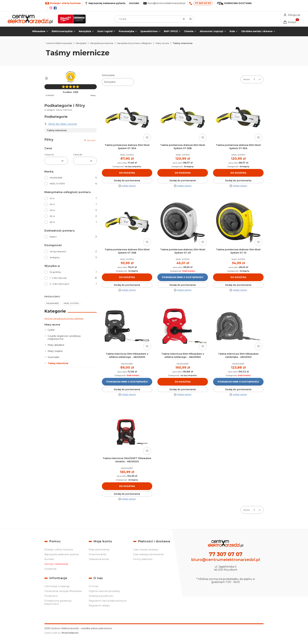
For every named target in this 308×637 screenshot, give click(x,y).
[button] (190, 19)
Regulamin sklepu (99, 605)
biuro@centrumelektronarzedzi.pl (166, 3)
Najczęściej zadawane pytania (61, 554)
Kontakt (134, 3)
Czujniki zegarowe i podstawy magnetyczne (64, 337)
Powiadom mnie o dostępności (182, 277)
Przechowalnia (97, 554)
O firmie (93, 586)
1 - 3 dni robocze (58, 278)
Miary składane (56, 345)
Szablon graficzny (61, 633)
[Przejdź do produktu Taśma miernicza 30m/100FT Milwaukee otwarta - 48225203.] (127, 430)
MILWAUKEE (56, 177)
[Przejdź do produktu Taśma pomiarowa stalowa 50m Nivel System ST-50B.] (182, 117)
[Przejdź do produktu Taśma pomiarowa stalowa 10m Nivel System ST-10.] (238, 222)
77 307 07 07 (203, 3)
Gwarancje (50, 568)
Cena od (48, 154)
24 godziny (55, 272)
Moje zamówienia (99, 549)
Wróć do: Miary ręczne (62, 123)
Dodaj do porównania (127, 180)
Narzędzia (81, 43)
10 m (52, 198)
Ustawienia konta (99, 559)
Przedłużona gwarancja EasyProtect (57, 602)
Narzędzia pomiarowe (101, 43)
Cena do (77, 154)
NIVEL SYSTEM (57, 183)
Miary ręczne (162, 43)
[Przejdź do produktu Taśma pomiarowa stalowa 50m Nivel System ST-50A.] (238, 117)
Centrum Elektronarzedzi (59, 43)
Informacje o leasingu (57, 586)
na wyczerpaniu (58, 251)
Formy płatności (142, 559)
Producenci (51, 595)
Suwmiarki (53, 357)
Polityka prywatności (101, 595)
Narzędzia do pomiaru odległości (134, 43)
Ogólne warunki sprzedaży (104, 591)
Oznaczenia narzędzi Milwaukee (63, 591)
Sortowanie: (108, 75)
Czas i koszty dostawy (145, 549)
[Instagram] (50, 8)
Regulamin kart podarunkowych (108, 600)
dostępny (55, 257)
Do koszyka (127, 173)
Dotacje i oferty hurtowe (58, 549)
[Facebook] (55, 8)
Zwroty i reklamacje (56, 564)
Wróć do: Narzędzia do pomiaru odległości (64, 318)
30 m (52, 210)
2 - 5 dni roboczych (59, 284)
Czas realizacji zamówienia (148, 554)
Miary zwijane (55, 351)
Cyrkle (51, 329)
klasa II (53, 236)
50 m (52, 216)
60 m (52, 222)
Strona (246, 79)
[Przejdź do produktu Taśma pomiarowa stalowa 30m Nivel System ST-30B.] (127, 222)
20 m (52, 204)
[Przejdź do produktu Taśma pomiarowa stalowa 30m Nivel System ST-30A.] (127, 117)
